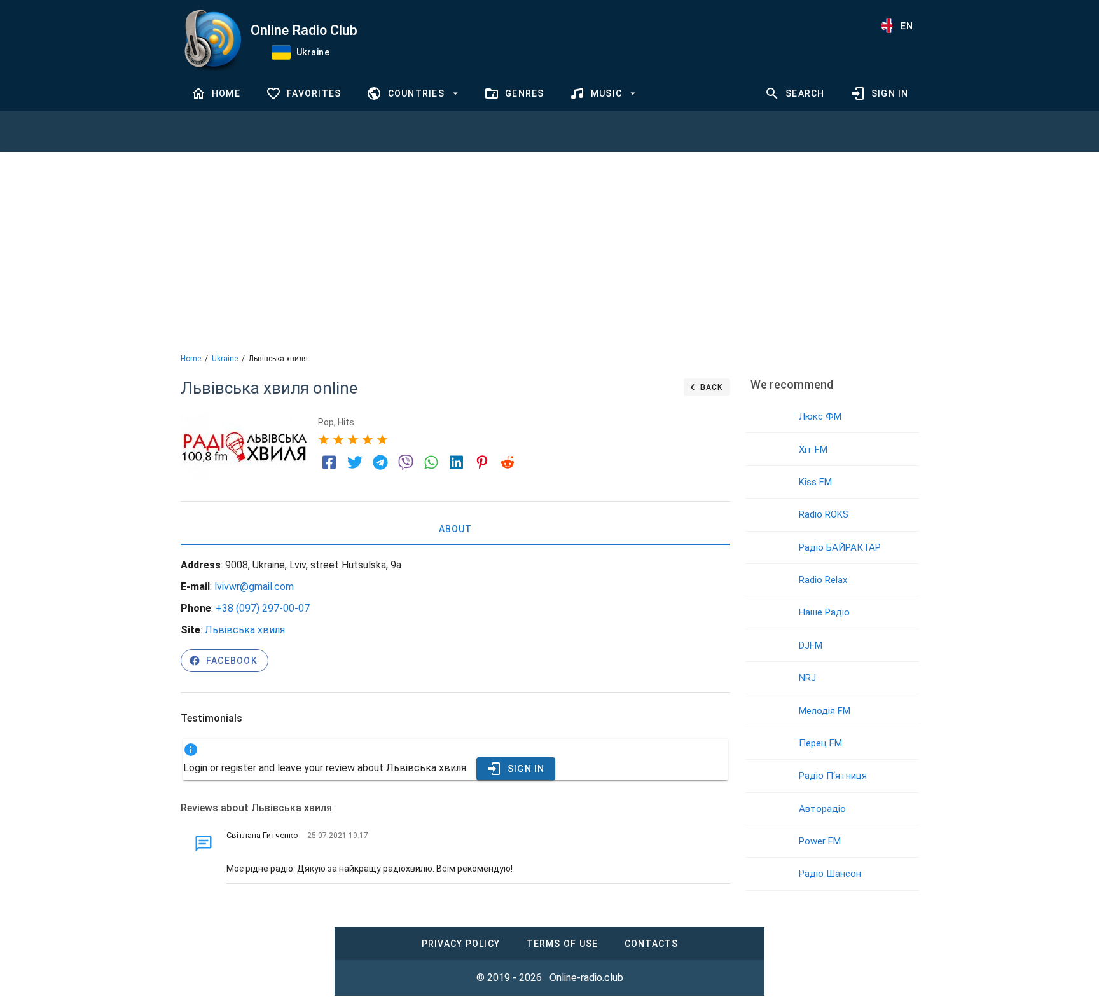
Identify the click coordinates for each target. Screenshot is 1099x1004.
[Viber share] (405, 462)
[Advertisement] (549, 251)
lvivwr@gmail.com (254, 587)
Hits (346, 422)
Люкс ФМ (820, 416)
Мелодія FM (824, 711)
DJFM (810, 645)
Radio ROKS (823, 514)
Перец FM (820, 743)
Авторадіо (822, 809)
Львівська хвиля (245, 630)
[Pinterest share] (482, 462)
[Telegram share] (380, 462)
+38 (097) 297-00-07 (263, 608)
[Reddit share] (507, 462)
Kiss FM (815, 482)
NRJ (807, 678)
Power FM (820, 841)
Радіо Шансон (830, 873)
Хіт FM (813, 449)
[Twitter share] (354, 462)
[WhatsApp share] (431, 462)
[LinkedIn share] (456, 462)
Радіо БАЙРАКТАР (840, 547)
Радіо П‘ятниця (833, 775)
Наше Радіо (824, 612)
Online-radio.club (586, 978)
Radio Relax (823, 580)
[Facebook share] (329, 462)
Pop (326, 422)
